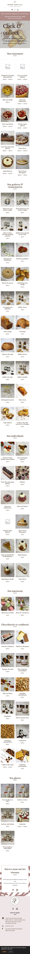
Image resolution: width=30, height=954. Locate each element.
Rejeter (10, 951)
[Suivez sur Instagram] (17, 890)
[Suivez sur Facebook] (13, 890)
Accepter (4, 951)
